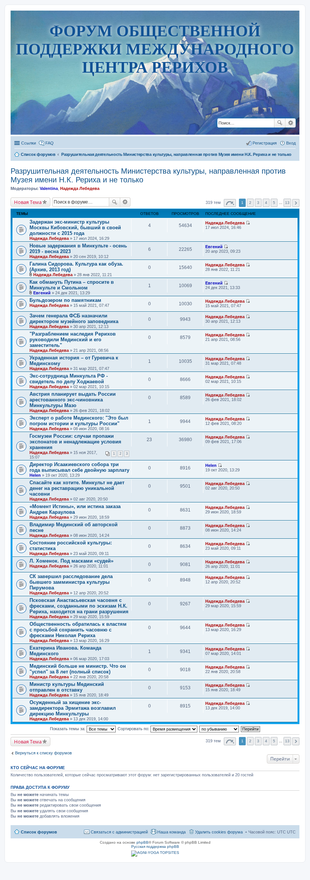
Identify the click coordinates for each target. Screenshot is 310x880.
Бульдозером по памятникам (65, 300)
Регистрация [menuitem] (265, 143)
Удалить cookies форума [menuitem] (219, 832)
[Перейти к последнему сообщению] (248, 223)
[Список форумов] (155, 130)
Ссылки (28, 143)
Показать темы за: (68, 728)
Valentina (49, 188)
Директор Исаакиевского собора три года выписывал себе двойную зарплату (79, 467)
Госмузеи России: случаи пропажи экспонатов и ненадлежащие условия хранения (75, 441)
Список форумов (39, 832)
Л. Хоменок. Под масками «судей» (71, 561)
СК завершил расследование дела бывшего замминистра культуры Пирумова (71, 582)
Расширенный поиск (290, 122)
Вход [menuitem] (291, 143)
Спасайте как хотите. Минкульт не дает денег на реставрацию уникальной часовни (76, 488)
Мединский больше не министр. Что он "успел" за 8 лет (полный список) (77, 669)
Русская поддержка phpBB (155, 846)
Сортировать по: (134, 728)
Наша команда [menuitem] (171, 832)
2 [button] (250, 203)
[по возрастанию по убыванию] (219, 728)
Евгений (214, 246)
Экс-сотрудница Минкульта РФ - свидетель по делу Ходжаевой (68, 378)
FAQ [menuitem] (49, 143)
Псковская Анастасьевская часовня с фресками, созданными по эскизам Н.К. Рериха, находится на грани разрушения (79, 605)
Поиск (279, 122)
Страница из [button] (230, 203)
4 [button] (266, 203)
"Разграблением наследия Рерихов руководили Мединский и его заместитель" (72, 339)
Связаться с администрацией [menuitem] (119, 832)
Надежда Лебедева (79, 188)
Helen (35, 475)
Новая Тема (28, 202)
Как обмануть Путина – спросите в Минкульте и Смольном (71, 285)
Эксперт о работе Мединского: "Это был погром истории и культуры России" (78, 420)
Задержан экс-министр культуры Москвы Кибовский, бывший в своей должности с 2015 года (75, 227)
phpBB (142, 842)
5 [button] (274, 203)
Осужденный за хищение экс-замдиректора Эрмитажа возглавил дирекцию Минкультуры (72, 708)
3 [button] (258, 203)
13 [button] (287, 203)
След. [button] (295, 203)
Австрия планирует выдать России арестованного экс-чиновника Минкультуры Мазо (72, 399)
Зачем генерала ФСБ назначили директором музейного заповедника (73, 318)
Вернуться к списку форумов (43, 753)
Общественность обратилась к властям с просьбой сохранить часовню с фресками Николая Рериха (78, 629)
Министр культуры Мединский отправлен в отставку (66, 687)
